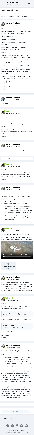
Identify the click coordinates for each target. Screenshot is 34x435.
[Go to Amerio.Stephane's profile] (3, 24)
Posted (13, 25)
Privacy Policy (13, 430)
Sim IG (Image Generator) (19, 16)
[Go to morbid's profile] (3, 112)
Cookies (22, 430)
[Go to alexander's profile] (3, 299)
